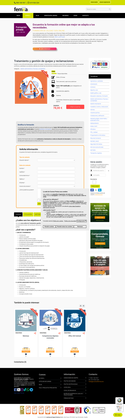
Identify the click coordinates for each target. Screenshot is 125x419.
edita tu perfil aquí (59, 37)
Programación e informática (97, 135)
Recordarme (93, 179)
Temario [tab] (18, 214)
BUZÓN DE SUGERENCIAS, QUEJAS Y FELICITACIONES (73, 394)
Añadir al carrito (75, 107)
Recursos (65, 15)
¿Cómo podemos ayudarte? (26, 190)
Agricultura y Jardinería (96, 81)
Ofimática (92, 129)
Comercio (92, 87)
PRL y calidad (93, 132)
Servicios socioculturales (96, 147)
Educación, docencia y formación (99, 96)
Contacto (85, 15)
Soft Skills (92, 150)
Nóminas (26, 336)
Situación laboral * (24, 160)
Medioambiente (94, 123)
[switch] (119, 410)
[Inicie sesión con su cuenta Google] (96, 190)
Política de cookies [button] (58, 221)
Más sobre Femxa (19, 393)
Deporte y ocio (94, 90)
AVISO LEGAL (67, 387)
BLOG (40, 384)
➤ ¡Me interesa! (44, 49)
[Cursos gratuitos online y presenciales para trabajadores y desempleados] (21, 9)
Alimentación (93, 84)
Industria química (95, 112)
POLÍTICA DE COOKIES (70, 381)
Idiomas (92, 109)
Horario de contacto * (25, 186)
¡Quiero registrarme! (105, 2)
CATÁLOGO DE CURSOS (45, 381)
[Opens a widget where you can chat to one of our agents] (117, 415)
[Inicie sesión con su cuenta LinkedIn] (99, 190)
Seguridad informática (96, 144)
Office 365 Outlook (74, 336)
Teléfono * (22, 179)
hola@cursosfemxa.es (96, 381)
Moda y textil (93, 126)
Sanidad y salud (94, 141)
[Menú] (122, 398)
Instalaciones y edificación (97, 115)
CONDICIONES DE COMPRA (71, 378)
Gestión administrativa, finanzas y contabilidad (32, 68)
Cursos (27, 15)
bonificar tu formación (45, 129)
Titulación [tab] (28, 214)
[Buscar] (109, 9)
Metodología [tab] (39, 214)
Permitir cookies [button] (49, 226)
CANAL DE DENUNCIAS (70, 390)
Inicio (18, 15)
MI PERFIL (41, 378)
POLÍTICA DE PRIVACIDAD (70, 384)
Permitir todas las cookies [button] (64, 226)
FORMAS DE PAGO (68, 398)
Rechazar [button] (80, 226)
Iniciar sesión (95, 186)
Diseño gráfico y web (95, 93)
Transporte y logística (96, 153)
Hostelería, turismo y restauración (99, 106)
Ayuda (75, 15)
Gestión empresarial (95, 103)
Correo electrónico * (24, 175)
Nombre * (21, 168)
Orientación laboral (50, 15)
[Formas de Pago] (99, 64)
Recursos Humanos (95, 138)
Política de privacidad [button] (70, 221)
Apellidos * (22, 172)
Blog (37, 15)
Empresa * (22, 182)
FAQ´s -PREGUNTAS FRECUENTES (48, 387)
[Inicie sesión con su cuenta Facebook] (92, 190)
